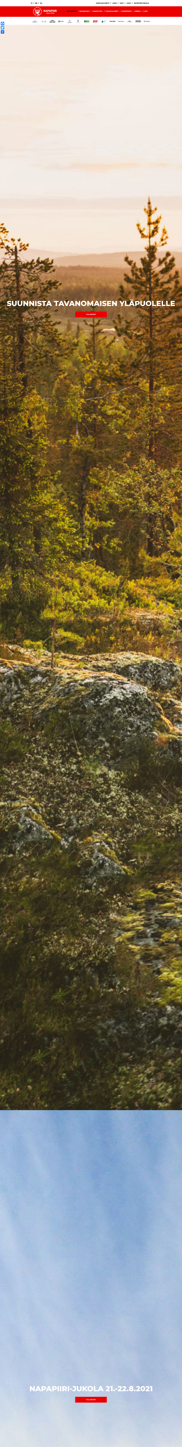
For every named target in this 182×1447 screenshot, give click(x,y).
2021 (122, 3)
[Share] (2, 32)
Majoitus (97, 11)
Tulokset (91, 314)
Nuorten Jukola (141, 3)
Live (145, 11)
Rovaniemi (71, 11)
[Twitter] (2, 28)
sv (41, 3)
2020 (114, 3)
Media (137, 11)
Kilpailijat (85, 11)
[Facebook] (2, 23)
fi (31, 3)
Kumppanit (127, 11)
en (36, 3)
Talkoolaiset (111, 11)
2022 (129, 3)
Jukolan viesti (102, 3)
